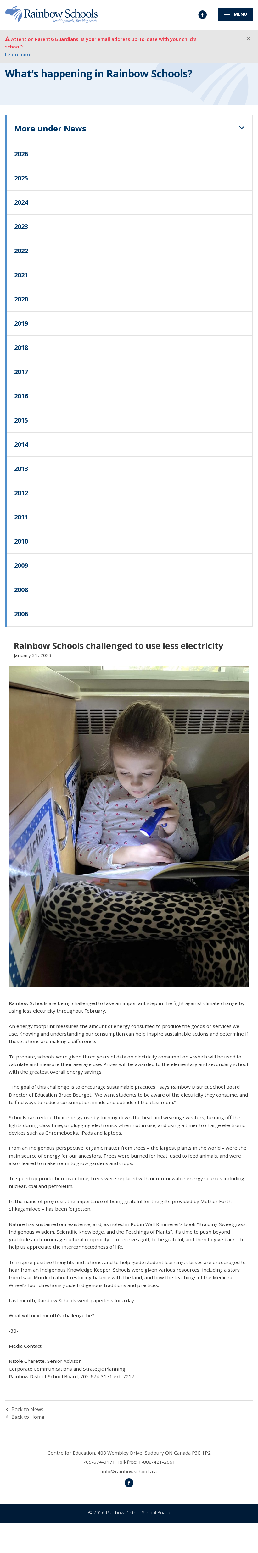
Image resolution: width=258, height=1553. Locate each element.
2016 (21, 396)
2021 (21, 275)
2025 (21, 178)
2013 (21, 468)
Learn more (18, 54)
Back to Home (27, 1416)
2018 (21, 347)
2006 (21, 614)
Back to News (27, 1409)
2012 (21, 493)
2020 (21, 299)
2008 (21, 589)
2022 (21, 250)
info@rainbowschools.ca (129, 1471)
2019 (21, 323)
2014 (21, 444)
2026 (21, 154)
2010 (21, 541)
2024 (21, 202)
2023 (21, 226)
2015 (21, 420)
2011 (21, 517)
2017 (21, 372)
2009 (21, 565)
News (50, 128)
